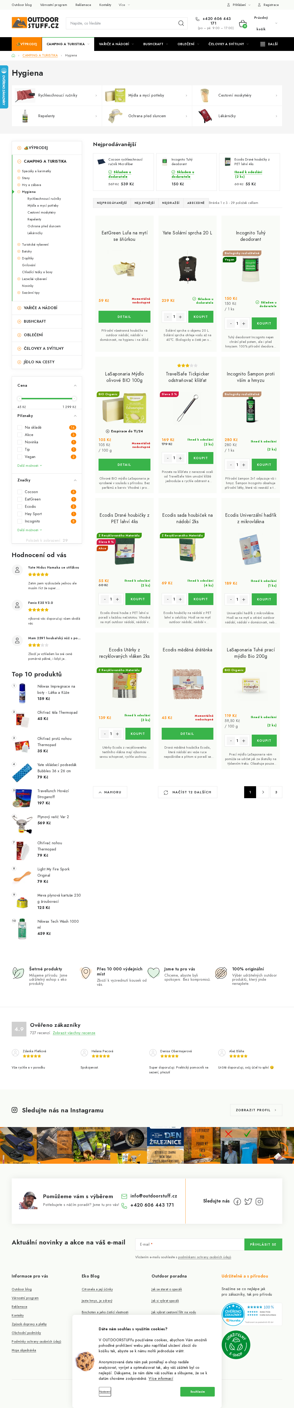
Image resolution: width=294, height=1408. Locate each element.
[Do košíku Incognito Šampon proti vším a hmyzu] (264, 465)
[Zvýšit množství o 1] (180, 317)
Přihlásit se (263, 1244)
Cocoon (49, 492)
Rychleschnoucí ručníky (44, 198)
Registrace (271, 5)
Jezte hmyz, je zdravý (97, 1300)
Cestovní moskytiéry (42, 212)
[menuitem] (27, 44)
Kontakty (105, 5)
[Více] (269, 44)
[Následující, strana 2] (263, 792)
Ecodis (49, 506)
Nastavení (105, 1392)
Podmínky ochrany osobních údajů (36, 1341)
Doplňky (28, 258)
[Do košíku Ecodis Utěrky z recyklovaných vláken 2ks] (137, 734)
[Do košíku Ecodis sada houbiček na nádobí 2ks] (200, 599)
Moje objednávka (24, 1350)
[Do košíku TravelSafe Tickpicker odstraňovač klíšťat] (200, 458)
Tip (49, 449)
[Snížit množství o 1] (168, 317)
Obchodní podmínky (26, 1332)
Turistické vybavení (35, 244)
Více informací (161, 1378)
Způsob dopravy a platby (29, 1324)
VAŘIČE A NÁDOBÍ (40, 308)
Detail (124, 317)
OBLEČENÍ (33, 335)
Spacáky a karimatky (36, 171)
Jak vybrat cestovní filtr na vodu (174, 1312)
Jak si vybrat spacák (165, 1300)
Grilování (29, 265)
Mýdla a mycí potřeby (43, 205)
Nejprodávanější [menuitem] (112, 203)
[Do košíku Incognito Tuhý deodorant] (264, 323)
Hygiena (29, 191)
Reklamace (83, 5)
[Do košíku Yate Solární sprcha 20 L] (200, 317)
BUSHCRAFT (35, 321)
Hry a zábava (31, 185)
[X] (248, 1201)
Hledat (181, 23)
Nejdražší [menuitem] (171, 203)
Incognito (49, 521)
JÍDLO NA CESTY (39, 362)
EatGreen (49, 499)
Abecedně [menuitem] (196, 203)
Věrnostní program (53, 5)
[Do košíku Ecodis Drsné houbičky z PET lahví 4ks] (137, 599)
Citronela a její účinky (97, 1289)
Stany (26, 178)
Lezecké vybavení (34, 279)
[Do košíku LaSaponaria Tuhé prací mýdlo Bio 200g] (264, 741)
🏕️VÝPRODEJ (36, 147)
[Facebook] (237, 1201)
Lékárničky (35, 233)
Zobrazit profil (253, 1110)
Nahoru (113, 792)
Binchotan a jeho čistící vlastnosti (105, 1312)
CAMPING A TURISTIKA (45, 161)
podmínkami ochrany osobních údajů (204, 1257)
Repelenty (34, 219)
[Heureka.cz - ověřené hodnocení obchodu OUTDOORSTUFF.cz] (252, 1314)
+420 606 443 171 (216, 21)
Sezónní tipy (31, 292)
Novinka (49, 442)
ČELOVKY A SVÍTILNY (44, 348)
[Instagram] (259, 1201)
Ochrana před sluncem (44, 226)
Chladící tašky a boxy (37, 272)
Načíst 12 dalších (191, 792)
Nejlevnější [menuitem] (145, 203)
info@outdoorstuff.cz (153, 1196)
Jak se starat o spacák (167, 1289)
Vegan (49, 457)
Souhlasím (197, 1392)
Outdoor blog (22, 5)
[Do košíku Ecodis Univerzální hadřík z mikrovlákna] (264, 599)
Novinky (28, 285)
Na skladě (49, 427)
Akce (49, 435)
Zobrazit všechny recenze (74, 1033)
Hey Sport (49, 514)
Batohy (27, 251)
